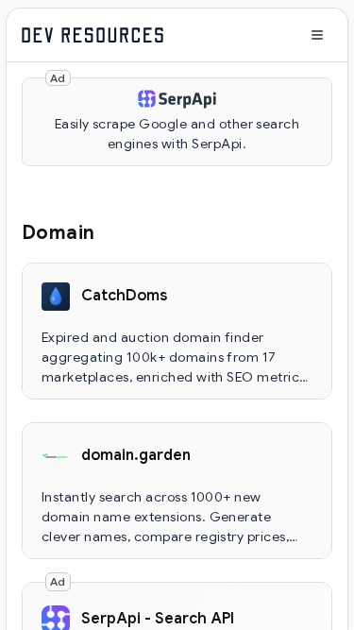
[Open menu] (317, 35)
